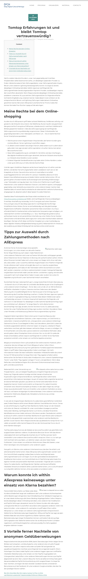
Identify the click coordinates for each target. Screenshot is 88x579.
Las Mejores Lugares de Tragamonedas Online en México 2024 (25, 575)
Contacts (77, 5)
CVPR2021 (19, 39)
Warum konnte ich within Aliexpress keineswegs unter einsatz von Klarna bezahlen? (19, 63)
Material (66, 5)
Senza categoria (48, 39)
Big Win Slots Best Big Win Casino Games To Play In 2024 (23, 573)
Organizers (54, 5)
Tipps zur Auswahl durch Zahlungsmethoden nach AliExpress (18, 56)
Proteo (4, 577)
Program (41, 5)
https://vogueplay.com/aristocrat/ (15, 199)
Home (31, 5)
